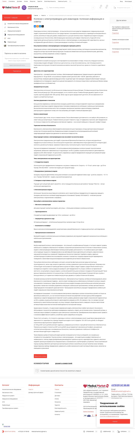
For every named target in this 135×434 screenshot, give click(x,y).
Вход (121, 1)
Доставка (19, 1)
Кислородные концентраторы (121, 49)
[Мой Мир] (40, 26)
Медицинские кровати (8, 395)
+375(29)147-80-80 (33, 6)
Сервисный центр (62, 1)
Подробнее (115, 33)
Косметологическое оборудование (11, 389)
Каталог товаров (10, 18)
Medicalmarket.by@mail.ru (121, 391)
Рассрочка (32, 1)
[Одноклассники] (37, 26)
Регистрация (128, 1)
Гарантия (39, 1)
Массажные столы (7, 392)
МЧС (3, 402)
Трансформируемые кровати (10, 408)
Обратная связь (10, 431)
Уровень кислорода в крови (120, 39)
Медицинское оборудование (10, 399)
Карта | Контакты (88, 411)
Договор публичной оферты (35, 392)
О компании (12, 1)
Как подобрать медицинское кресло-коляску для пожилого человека (121, 28)
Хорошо (115, 421)
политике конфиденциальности (109, 416)
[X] (43, 26)
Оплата (26, 1)
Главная (4, 1)
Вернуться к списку (40, 356)
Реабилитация (6, 405)
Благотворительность (50, 1)
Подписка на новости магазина (15, 53)
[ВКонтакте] (35, 26)
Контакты (57, 414)
